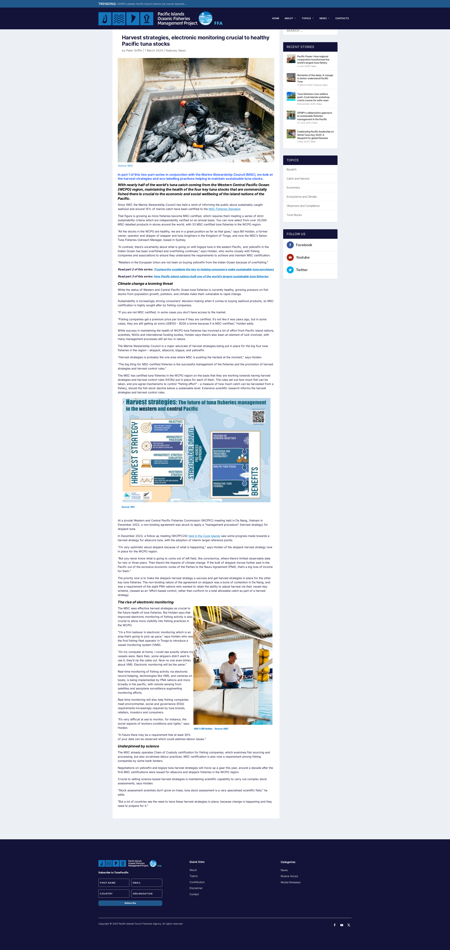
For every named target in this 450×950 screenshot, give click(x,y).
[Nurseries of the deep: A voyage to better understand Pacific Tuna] (291, 77)
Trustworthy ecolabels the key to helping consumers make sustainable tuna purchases (214, 269)
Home (275, 18)
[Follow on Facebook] (335, 925)
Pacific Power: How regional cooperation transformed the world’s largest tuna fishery (313, 59)
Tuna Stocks (294, 215)
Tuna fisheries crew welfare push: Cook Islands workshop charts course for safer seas (313, 97)
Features (171, 50)
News (323, 18)
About (289, 18)
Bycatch (292, 169)
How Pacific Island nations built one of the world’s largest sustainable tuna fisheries (211, 276)
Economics (293, 187)
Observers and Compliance (303, 205)
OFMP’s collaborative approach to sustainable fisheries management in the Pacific (314, 116)
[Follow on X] (349, 925)
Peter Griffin (134, 50)
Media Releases (291, 882)
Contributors (197, 882)
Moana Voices (289, 876)
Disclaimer (195, 888)
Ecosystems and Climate (302, 196)
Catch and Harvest (298, 178)
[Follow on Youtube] (342, 925)
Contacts (342, 18)
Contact (194, 894)
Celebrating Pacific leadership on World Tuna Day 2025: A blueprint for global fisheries (315, 134)
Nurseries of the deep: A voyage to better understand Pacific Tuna (315, 78)
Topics (306, 18)
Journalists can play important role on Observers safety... (150, 3)
